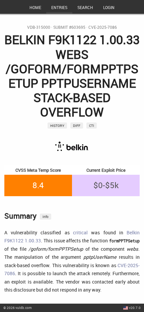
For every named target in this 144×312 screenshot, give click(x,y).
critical (80, 232)
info (46, 216)
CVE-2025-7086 (102, 27)
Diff (76, 125)
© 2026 (17, 307)
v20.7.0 (135, 307)
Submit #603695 (69, 27)
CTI (91, 125)
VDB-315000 (38, 27)
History (57, 125)
